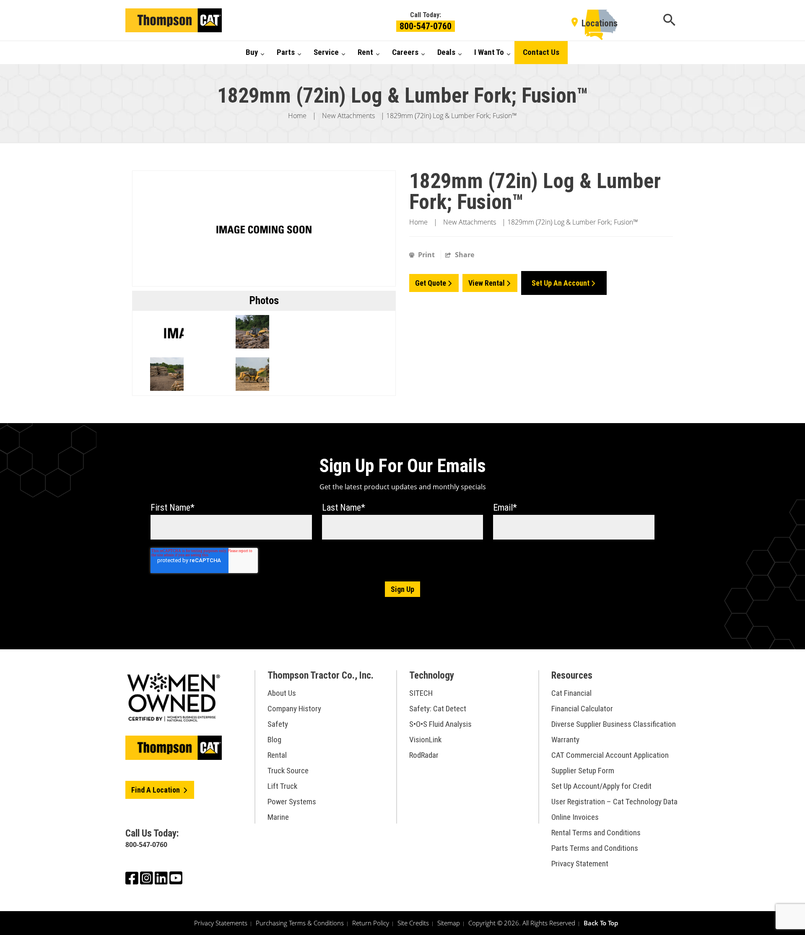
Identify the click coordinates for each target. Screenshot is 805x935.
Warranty (565, 739)
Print (426, 254)
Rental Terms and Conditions (596, 832)
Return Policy (370, 923)
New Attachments (348, 115)
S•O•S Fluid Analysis (440, 724)
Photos (264, 300)
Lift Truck (282, 786)
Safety (277, 724)
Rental (277, 755)
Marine (278, 817)
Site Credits (413, 923)
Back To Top (601, 923)
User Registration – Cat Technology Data (614, 801)
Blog (274, 739)
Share (463, 254)
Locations (600, 23)
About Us (281, 693)
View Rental (486, 283)
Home (297, 115)
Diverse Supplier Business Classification (613, 724)
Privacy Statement (579, 863)
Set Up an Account (560, 283)
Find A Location (156, 789)
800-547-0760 (426, 26)
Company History (294, 708)
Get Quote (430, 283)
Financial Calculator (582, 708)
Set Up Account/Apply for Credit (601, 786)
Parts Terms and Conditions (594, 848)
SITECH (421, 693)
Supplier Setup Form (582, 770)
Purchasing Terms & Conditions (300, 923)
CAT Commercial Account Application (610, 755)
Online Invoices (575, 817)
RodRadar (424, 755)
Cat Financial (571, 693)
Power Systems (291, 801)
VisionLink (425, 739)
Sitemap (448, 923)
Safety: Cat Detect (437, 708)
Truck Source (288, 770)
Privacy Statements (220, 923)
